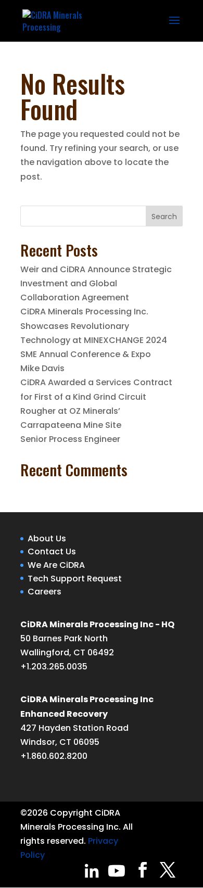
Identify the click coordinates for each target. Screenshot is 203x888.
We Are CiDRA (56, 565)
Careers (44, 592)
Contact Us (52, 551)
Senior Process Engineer (70, 439)
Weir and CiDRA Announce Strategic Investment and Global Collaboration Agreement (96, 283)
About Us (47, 538)
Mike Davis (42, 368)
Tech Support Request (75, 579)
